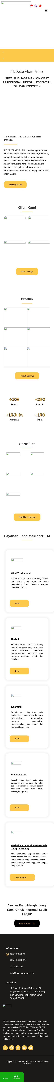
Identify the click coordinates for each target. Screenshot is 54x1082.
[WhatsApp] (16, 1076)
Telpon (5, 1078)
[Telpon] (5, 1076)
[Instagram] (5, 1047)
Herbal (15, 639)
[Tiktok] (18, 1047)
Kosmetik (16, 706)
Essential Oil (18, 774)
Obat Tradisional (21, 573)
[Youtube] (30, 1047)
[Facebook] (11, 1047)
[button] (46, 11)
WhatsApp (16, 1078)
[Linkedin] (24, 1047)
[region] (27, 42)
